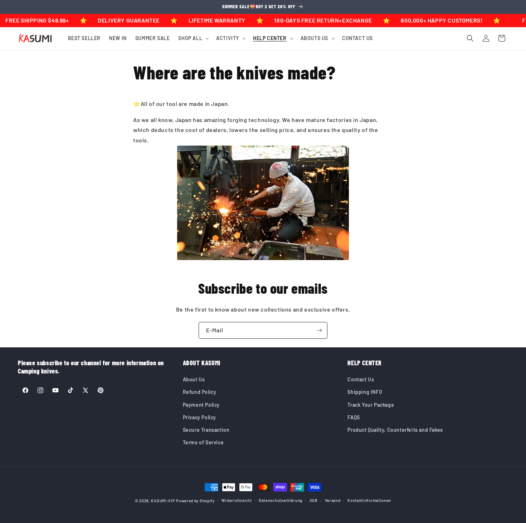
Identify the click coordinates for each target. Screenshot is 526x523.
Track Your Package (370, 405)
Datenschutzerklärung (280, 500)
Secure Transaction (206, 430)
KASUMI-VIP (163, 500)
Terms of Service (203, 442)
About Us (194, 379)
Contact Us (360, 379)
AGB (314, 500)
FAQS (353, 417)
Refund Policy (199, 392)
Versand (333, 500)
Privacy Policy (199, 417)
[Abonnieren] (319, 330)
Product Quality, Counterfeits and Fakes (395, 430)
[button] (193, 38)
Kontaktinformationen (369, 500)
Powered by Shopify (195, 500)
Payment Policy (201, 405)
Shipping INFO (364, 392)
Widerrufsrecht (236, 500)
